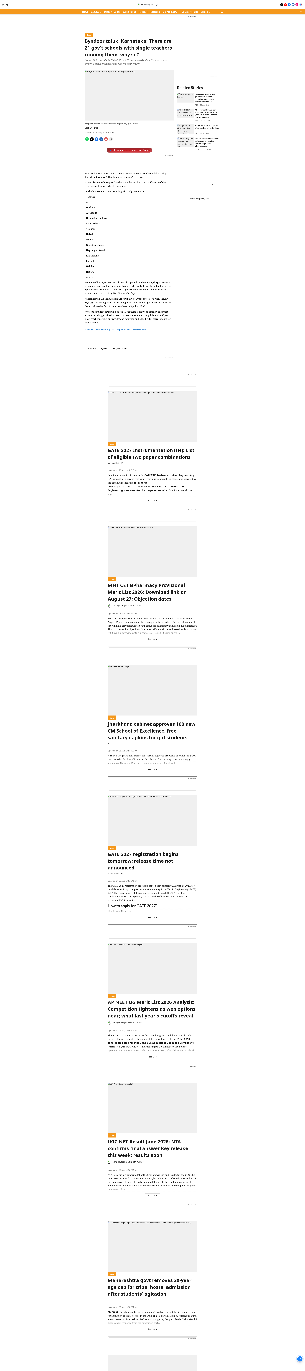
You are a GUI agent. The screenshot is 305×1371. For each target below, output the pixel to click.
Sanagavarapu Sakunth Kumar (127, 605)
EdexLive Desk (92, 128)
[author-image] (110, 606)
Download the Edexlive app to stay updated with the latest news (116, 330)
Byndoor (104, 349)
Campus (95, 12)
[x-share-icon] (92, 140)
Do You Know (170, 12)
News (85, 12)
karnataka (91, 349)
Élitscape (155, 12)
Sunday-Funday (112, 12)
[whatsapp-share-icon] (87, 140)
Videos (204, 12)
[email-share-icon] (106, 140)
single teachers (120, 349)
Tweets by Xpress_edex (198, 199)
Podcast (143, 12)
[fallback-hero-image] (185, 98)
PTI (109, 743)
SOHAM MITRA (115, 463)
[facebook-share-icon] (96, 140)
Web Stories (129, 12)
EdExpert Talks (190, 12)
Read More (152, 501)
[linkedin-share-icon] (101, 140)
